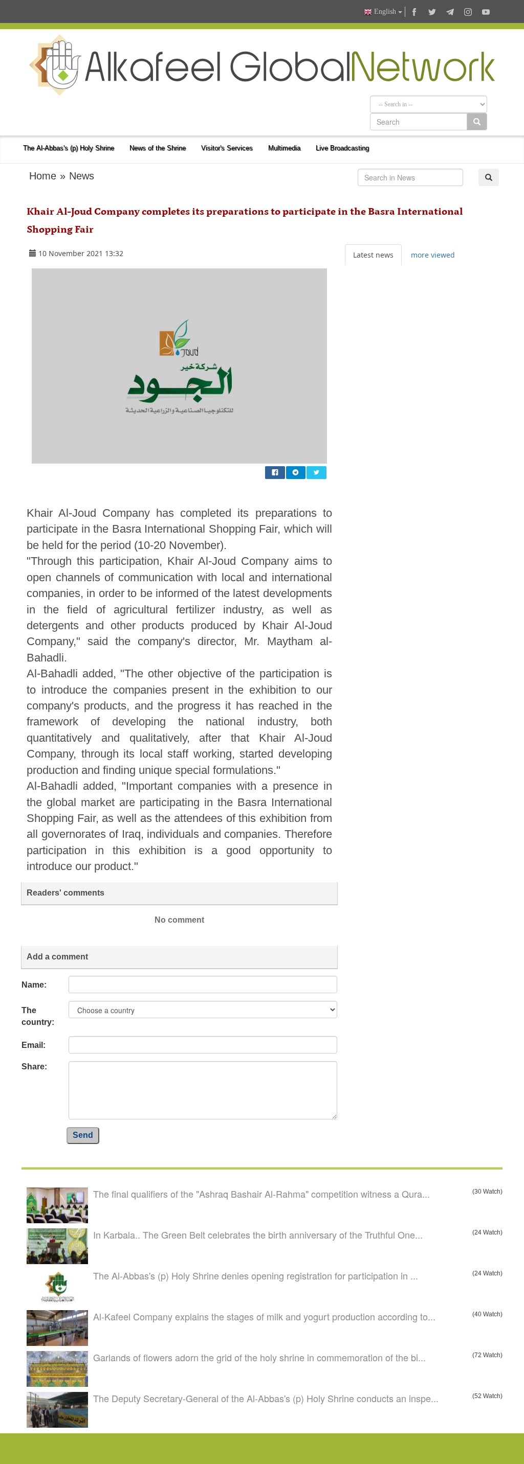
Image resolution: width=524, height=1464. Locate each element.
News (81, 176)
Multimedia (284, 148)
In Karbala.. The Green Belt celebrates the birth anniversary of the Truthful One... (258, 1234)
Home (42, 176)
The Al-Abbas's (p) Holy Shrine (68, 148)
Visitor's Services (227, 148)
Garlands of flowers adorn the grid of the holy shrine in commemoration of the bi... (259, 1357)
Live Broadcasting (342, 148)
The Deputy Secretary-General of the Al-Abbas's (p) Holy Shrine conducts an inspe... (266, 1398)
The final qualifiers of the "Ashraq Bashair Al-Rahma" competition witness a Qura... (261, 1193)
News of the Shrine (157, 148)
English (385, 11)
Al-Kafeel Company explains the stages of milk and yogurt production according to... (264, 1316)
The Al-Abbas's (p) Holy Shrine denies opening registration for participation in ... (255, 1275)
